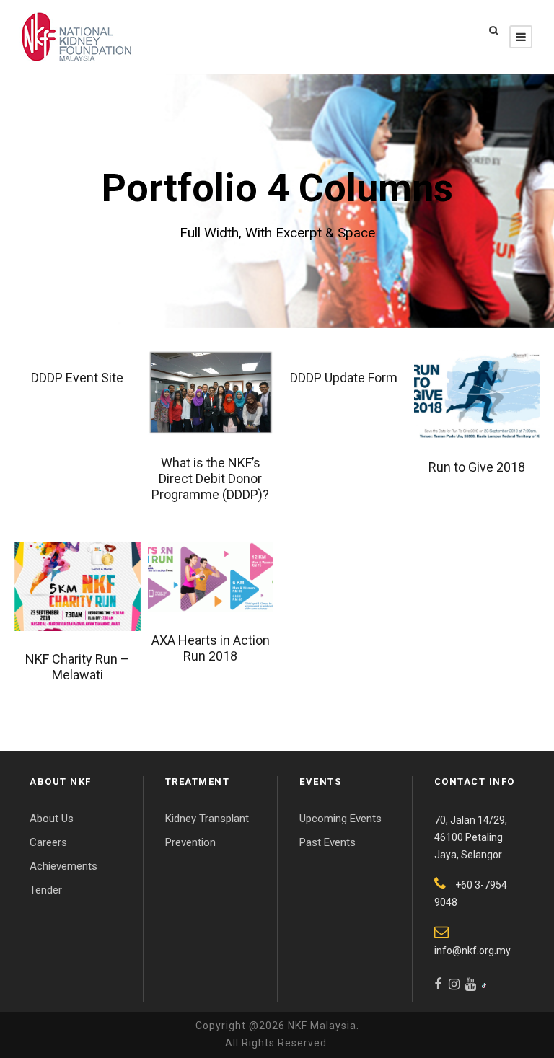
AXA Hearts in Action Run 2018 (210, 648)
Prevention (190, 842)
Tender (46, 889)
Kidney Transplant (207, 818)
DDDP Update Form (343, 377)
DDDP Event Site (77, 377)
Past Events (327, 842)
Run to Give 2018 (476, 467)
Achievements (63, 866)
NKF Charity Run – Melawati (77, 666)
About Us (52, 818)
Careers (48, 842)
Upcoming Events (340, 818)
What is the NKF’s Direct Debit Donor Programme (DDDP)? (210, 478)
